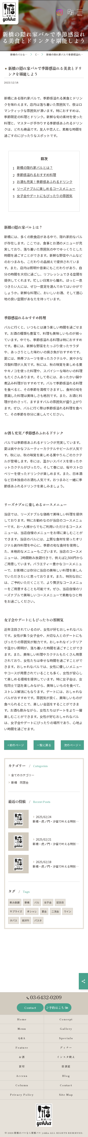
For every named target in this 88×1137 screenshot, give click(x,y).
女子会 (48, 902)
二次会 (55, 911)
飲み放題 (15, 902)
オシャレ (32, 911)
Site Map (66, 1094)
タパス (13, 920)
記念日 (60, 902)
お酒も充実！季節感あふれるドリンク (44, 181)
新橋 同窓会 (19, 782)
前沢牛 (25, 920)
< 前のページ (15, 745)
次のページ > (72, 745)
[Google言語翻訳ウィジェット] (70, 12)
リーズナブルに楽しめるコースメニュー (46, 188)
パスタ (38, 920)
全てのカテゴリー (22, 775)
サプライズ (16, 911)
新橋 (27, 902)
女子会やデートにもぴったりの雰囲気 (44, 195)
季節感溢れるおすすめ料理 (36, 174)
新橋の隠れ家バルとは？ (35, 167)
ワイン (67, 911)
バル (36, 902)
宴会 (44, 911)
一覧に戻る (44, 745)
